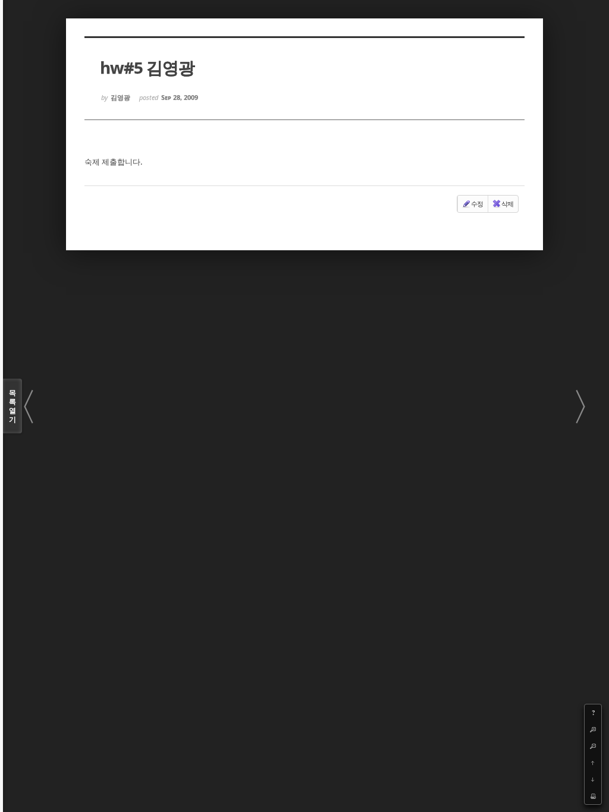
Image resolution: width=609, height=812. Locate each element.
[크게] (593, 729)
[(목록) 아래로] (593, 779)
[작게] (593, 746)
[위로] (593, 762)
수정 (477, 203)
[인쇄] (593, 796)
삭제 (507, 203)
